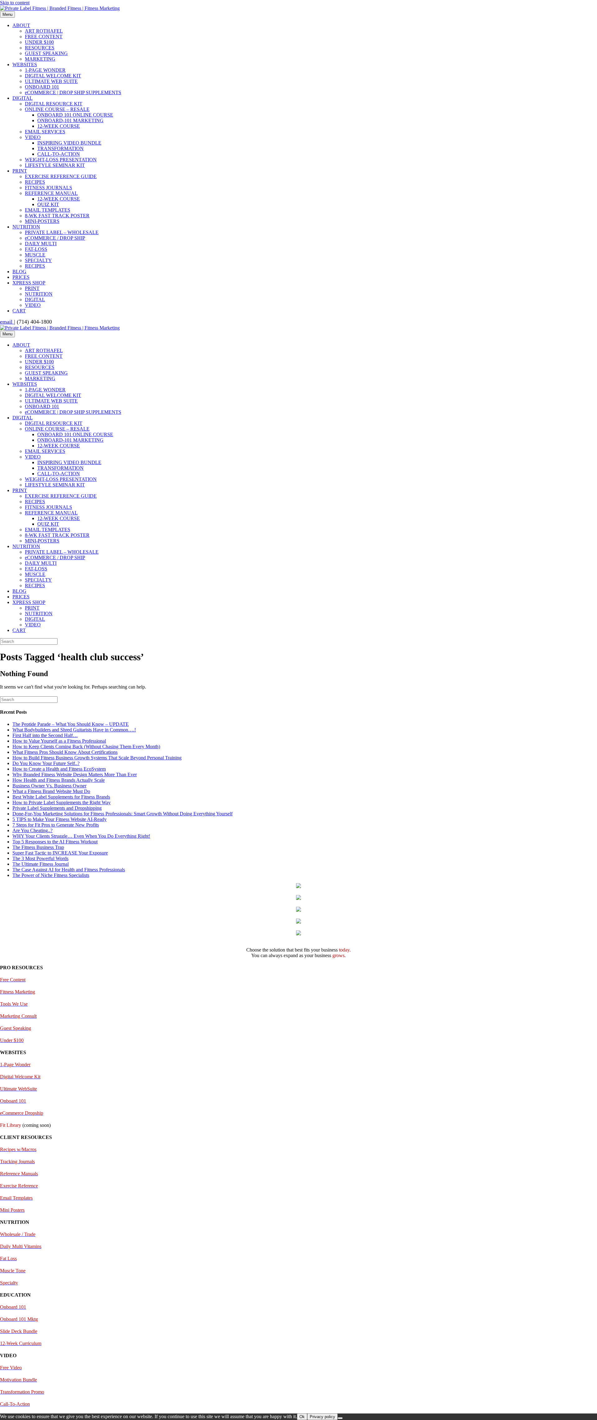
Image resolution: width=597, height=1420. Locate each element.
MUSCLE (35, 254)
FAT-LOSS (36, 249)
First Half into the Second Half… (45, 735)
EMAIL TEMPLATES (47, 210)
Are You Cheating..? (32, 830)
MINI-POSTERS (42, 221)
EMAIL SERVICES (45, 131)
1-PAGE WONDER (45, 70)
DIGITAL (22, 98)
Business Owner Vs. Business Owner (49, 785)
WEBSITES (24, 64)
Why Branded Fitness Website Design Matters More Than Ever (74, 774)
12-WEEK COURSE (58, 126)
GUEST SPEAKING (46, 53)
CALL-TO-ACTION (58, 154)
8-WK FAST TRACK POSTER (57, 215)
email (7, 322)
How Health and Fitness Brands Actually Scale (58, 780)
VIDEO (33, 137)
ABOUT (21, 25)
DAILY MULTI (41, 243)
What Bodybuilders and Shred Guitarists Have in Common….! (74, 729)
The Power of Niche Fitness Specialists (50, 875)
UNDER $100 (39, 42)
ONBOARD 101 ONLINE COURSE (75, 115)
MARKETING (40, 59)
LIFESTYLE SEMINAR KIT (55, 165)
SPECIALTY (38, 260)
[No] (340, 1418)
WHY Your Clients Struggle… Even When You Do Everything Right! (81, 836)
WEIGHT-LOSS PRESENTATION (61, 159)
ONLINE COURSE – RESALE (57, 109)
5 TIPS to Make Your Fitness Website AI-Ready (59, 819)
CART (19, 310)
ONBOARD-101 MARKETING (70, 120)
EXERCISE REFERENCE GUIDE (61, 176)
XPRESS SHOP (28, 282)
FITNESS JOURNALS (48, 187)
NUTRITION (26, 226)
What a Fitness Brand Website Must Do (51, 791)
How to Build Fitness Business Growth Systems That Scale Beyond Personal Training (97, 757)
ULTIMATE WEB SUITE (51, 81)
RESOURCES (39, 47)
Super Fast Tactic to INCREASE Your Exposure (60, 852)
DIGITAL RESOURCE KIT (53, 103)
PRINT (19, 170)
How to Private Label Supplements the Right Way (61, 802)
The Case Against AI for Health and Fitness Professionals (68, 869)
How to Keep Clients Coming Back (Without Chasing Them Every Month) (86, 746)
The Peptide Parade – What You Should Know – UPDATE (70, 724)
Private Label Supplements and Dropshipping (57, 808)
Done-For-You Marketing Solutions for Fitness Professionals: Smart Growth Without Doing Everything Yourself (122, 813)
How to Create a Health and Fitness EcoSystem (59, 769)
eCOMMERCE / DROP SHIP (55, 238)
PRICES (21, 277)
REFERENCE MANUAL (51, 193)
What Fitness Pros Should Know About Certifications (65, 752)
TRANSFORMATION (60, 148)
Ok (302, 1416)
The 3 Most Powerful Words (40, 858)
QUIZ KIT (48, 204)
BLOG (19, 271)
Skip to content (15, 2)
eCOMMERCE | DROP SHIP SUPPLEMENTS (73, 92)
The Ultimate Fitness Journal (40, 864)
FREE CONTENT (43, 36)
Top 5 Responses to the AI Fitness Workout (55, 841)
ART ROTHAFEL (44, 31)
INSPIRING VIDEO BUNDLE (69, 142)
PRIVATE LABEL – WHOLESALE (62, 232)
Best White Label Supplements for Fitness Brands (61, 797)
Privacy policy (322, 1416)
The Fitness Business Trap (38, 847)
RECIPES (35, 182)
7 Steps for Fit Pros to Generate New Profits (55, 825)
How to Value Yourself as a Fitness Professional (59, 741)
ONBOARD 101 (42, 87)
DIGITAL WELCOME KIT (53, 75)
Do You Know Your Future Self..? (46, 763)
